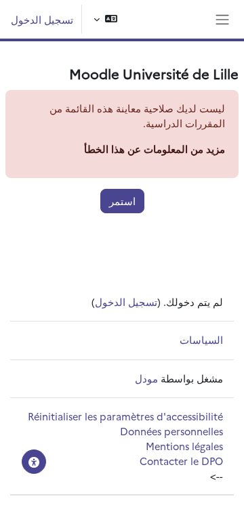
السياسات (201, 339)
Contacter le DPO (181, 461)
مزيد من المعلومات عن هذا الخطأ (154, 148)
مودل (146, 378)
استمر (122, 201)
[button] (105, 19)
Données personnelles (171, 431)
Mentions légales (184, 446)
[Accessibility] (34, 461)
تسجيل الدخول (42, 19)
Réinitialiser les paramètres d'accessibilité (125, 416)
